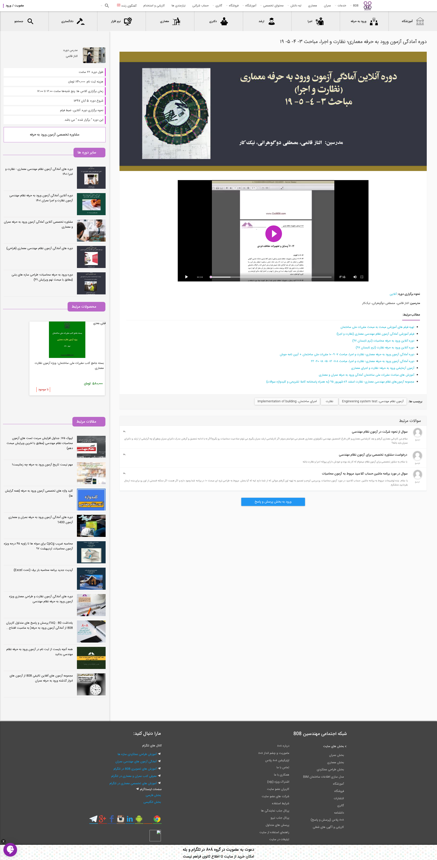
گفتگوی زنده (129, 5)
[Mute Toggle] (355, 277)
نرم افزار (116, 21)
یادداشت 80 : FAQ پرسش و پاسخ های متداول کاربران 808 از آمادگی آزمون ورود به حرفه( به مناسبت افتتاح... (39, 625)
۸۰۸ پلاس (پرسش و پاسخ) (327, 819)
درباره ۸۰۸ (283, 745)
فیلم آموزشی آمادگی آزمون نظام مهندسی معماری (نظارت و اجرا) (375, 334)
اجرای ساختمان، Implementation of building (287, 401)
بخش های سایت (333, 746)
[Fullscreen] (362, 277)
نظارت (329, 401)
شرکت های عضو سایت (275, 796)
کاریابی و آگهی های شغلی (328, 827)
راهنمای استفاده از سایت (274, 832)
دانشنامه (339, 812)
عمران (327, 5)
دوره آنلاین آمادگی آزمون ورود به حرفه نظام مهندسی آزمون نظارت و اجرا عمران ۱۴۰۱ (41, 198)
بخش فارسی (153, 795)
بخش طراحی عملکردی (330, 769)
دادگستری (67, 21)
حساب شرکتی (200, 5)
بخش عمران (336, 755)
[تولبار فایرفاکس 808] (148, 821)
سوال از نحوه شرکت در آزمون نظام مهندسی (380, 432)
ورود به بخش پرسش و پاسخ (273, 502)
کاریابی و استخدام (154, 5)
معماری (312, 5)
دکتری (213, 21)
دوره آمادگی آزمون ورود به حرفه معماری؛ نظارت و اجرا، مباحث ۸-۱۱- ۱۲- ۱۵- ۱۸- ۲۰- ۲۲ (362, 361)
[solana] (417, 478)
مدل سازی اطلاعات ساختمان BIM (323, 776)
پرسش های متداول (277, 825)
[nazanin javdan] (417, 436)
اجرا (310, 21)
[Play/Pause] (187, 277)
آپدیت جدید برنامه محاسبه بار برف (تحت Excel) (43, 570)
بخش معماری (335, 762)
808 (355, 5)
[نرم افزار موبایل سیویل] (139, 821)
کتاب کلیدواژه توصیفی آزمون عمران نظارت (78, 363)
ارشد (261, 21)
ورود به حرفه (358, 21)
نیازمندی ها (178, 5)
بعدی (96, 323)
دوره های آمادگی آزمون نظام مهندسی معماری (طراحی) (39, 248)
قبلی (103, 323)
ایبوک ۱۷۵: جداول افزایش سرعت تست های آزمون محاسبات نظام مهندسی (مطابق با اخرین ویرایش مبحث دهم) (40, 443)
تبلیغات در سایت (279, 839)
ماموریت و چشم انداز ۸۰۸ (273, 753)
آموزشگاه (250, 5)
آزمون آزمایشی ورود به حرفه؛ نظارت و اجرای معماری (382, 368)
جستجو (106, 5)
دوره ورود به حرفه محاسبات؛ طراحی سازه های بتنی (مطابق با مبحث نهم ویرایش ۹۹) (42, 277)
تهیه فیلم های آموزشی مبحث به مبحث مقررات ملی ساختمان (377, 327)
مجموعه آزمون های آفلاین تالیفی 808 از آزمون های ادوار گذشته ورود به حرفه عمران (41, 678)
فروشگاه (234, 5)
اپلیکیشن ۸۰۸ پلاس (277, 760)
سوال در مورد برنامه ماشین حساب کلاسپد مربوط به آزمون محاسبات (365, 474)
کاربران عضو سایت (278, 789)
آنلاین (393, 294)
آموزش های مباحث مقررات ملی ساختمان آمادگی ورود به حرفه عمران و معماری (366, 375)
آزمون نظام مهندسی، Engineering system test (373, 401)
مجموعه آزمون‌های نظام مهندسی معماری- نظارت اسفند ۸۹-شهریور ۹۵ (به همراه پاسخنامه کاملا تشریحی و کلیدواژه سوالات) (340, 381)
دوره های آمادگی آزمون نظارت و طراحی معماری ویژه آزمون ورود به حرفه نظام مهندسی (41, 599)
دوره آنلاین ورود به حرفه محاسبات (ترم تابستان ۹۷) (383, 340)
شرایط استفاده (280, 803)
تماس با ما (283, 767)
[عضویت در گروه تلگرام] (93, 821)
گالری (219, 5)
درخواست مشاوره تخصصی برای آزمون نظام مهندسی (373, 455)
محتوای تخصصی (273, 5)
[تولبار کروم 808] (157, 821)
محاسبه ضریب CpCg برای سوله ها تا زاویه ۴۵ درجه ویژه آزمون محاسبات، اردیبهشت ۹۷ (38, 546)
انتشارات (339, 798)
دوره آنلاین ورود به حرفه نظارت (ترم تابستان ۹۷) (385, 347)
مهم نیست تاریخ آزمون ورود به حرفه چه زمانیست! (42, 464)
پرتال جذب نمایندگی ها (275, 810)
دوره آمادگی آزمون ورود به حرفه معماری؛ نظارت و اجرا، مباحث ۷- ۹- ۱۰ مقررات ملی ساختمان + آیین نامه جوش (347, 354)
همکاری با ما (281, 774)
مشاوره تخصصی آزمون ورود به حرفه (54, 135)
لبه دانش (295, 5)
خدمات (342, 5)
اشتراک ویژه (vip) (278, 781)
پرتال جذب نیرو (280, 817)
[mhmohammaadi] (417, 459)
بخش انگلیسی (152, 802)
